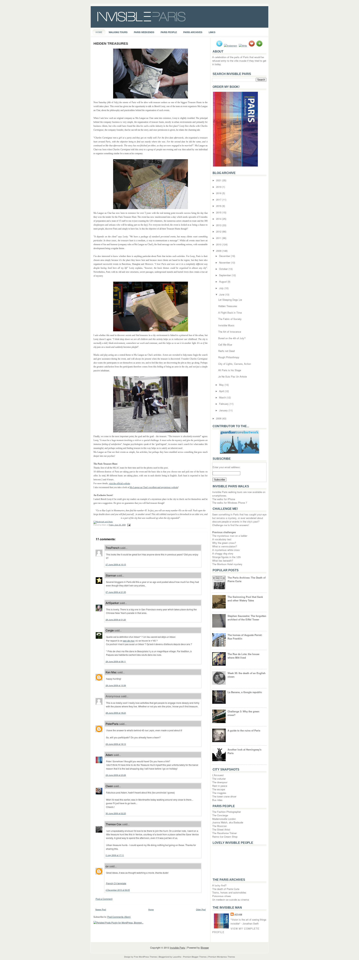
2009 (219, 250)
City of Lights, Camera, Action (234, 364)
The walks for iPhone (223, 499)
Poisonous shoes (221, 896)
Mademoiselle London (224, 819)
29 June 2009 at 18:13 (116, 743)
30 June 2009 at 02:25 (116, 813)
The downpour (219, 782)
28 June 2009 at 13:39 (116, 685)
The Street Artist (221, 829)
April (222, 391)
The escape (218, 789)
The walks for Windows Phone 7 (229, 502)
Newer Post (100, 909)
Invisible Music (226, 325)
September (225, 275)
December (225, 256)
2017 (219, 199)
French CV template (116, 883)
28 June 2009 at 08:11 (116, 661)
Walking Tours (118, 32)
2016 (219, 206)
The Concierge (220, 815)
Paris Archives (192, 32)
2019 (219, 187)
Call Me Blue (225, 344)
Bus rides (217, 800)
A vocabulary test (221, 539)
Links (212, 32)
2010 (219, 244)
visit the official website (119, 483)
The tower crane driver (224, 796)
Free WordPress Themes (145, 956)
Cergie (110, 630)
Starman (111, 575)
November (225, 262)
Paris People (169, 32)
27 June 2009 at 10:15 (116, 564)
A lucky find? (219, 885)
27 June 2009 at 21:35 (116, 592)
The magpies (219, 793)
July (221, 288)
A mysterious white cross (226, 550)
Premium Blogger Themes (195, 956)
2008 (219, 418)
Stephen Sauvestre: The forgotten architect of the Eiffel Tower (247, 617)
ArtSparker (112, 603)
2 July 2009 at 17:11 (115, 855)
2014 (219, 219)
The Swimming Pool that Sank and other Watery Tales (245, 598)
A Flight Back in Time (230, 312)
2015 (219, 212)
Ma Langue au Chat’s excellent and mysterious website (154, 487)
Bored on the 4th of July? (232, 338)
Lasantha (177, 956)
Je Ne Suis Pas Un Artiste (232, 376)
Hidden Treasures (110, 43)
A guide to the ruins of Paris (244, 730)
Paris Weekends (144, 32)
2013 (219, 225)
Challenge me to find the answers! (230, 525)
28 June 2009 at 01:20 (116, 619)
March (223, 397)
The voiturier (219, 778)
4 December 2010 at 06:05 (118, 889)
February (224, 404)
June (222, 294)
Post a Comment (104, 898)
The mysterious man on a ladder (229, 535)
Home (99, 32)
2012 (219, 231)
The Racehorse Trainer (224, 833)
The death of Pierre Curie (225, 889)
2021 (219, 180)
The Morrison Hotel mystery (227, 564)
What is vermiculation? (224, 546)
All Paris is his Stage (229, 370)
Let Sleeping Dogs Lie (230, 299)
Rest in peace (219, 786)
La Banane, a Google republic (245, 692)
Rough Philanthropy (228, 357)
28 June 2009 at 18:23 (116, 712)
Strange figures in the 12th (226, 557)
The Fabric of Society (230, 319)
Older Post (201, 909)
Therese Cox (114, 824)
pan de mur (128, 640)
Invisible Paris (177, 947)
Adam (109, 755)
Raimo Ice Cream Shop (224, 836)
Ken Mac (111, 672)
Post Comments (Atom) (119, 916)
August (223, 281)
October (223, 269)
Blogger (205, 947)
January (223, 410)
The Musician (219, 826)
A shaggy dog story (222, 553)
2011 (219, 238)
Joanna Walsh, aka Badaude (227, 822)
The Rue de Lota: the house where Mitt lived (243, 655)
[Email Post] (128, 525)
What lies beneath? (222, 560)
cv (107, 866)
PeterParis (112, 724)
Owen (109, 786)
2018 (219, 193)
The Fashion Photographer (226, 811)
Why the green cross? (224, 543)
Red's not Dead (226, 351)
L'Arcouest (218, 775)
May (222, 384)
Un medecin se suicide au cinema (230, 899)
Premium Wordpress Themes (221, 956)
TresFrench (112, 548)
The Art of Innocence (229, 331)
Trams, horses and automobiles (229, 892)
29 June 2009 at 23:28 (116, 774)
